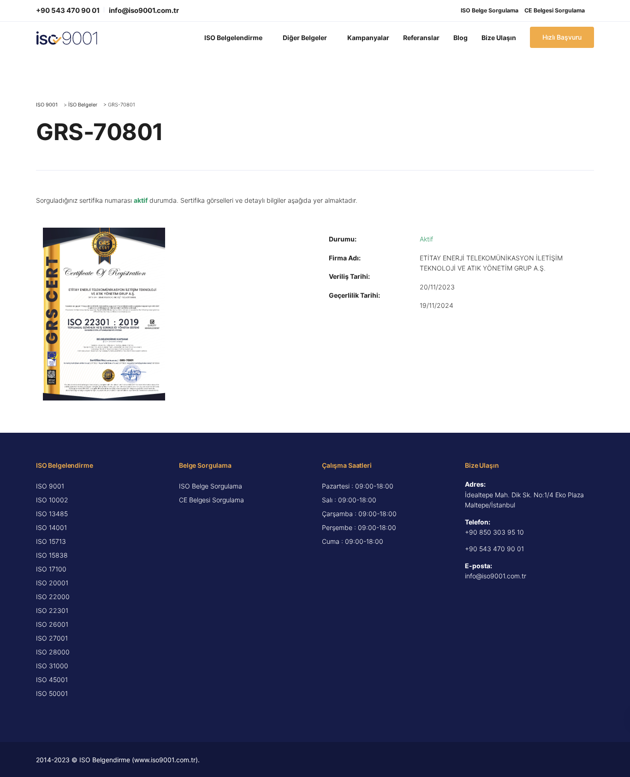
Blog (460, 37)
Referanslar (421, 37)
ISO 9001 (50, 486)
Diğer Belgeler (305, 37)
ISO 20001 (52, 583)
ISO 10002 (52, 500)
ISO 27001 (52, 638)
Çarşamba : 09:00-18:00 (359, 514)
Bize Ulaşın (498, 37)
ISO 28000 (53, 652)
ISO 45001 (52, 679)
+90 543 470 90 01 (68, 10)
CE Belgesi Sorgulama (554, 10)
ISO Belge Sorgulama (489, 10)
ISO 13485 (52, 514)
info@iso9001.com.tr (144, 10)
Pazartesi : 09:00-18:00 (357, 486)
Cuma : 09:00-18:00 (352, 541)
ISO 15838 (52, 555)
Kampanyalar (368, 37)
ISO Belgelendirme (233, 37)
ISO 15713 (51, 541)
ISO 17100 (51, 569)
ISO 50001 (52, 693)
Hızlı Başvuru (562, 37)
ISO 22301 (52, 610)
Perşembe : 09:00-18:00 (359, 527)
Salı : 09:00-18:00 (349, 500)
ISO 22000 (53, 596)
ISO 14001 (51, 527)
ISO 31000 (52, 666)
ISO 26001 (52, 624)
